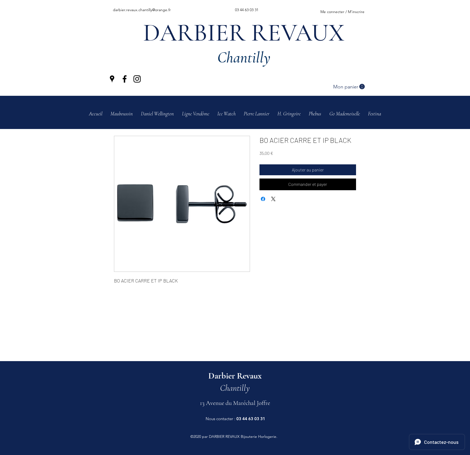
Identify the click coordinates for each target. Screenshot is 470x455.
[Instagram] (137, 79)
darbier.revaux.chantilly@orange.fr (142, 9)
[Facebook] (124, 79)
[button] (349, 87)
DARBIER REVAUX (244, 33)
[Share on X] (273, 199)
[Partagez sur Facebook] (263, 199)
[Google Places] (112, 79)
